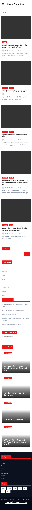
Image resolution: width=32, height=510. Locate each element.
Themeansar (28, 499)
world (8, 491)
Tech (3, 283)
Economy (5, 88)
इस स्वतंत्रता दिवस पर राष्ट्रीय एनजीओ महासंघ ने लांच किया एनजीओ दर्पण (15, 368)
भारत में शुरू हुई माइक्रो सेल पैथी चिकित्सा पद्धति (13, 310)
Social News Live (15, 4)
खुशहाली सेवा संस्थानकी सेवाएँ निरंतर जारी (11, 324)
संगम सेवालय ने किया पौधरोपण (9, 314)
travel (3, 491)
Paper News (20, 499)
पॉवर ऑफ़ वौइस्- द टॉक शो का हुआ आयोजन (14, 91)
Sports (4, 42)
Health (3, 275)
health (15, 488)
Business (4, 267)
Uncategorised (5, 287)
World (11, 225)
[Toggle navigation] (3, 3)
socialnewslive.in (9, 50)
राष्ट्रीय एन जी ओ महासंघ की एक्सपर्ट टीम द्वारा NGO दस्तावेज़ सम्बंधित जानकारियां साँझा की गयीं (15, 182)
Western (11, 88)
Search (6, 249)
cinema (9, 488)
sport (20, 488)
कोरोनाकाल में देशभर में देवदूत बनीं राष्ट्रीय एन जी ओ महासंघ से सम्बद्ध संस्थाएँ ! (15, 442)
